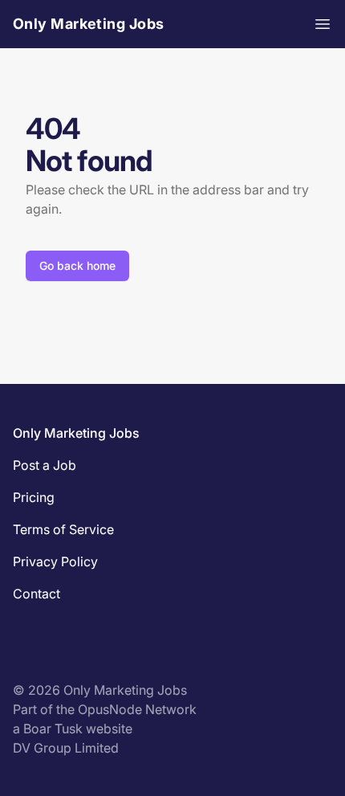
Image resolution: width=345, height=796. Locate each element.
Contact (36, 594)
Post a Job (44, 465)
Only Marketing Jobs (88, 23)
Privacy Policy (55, 561)
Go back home (77, 265)
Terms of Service (63, 529)
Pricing (34, 497)
